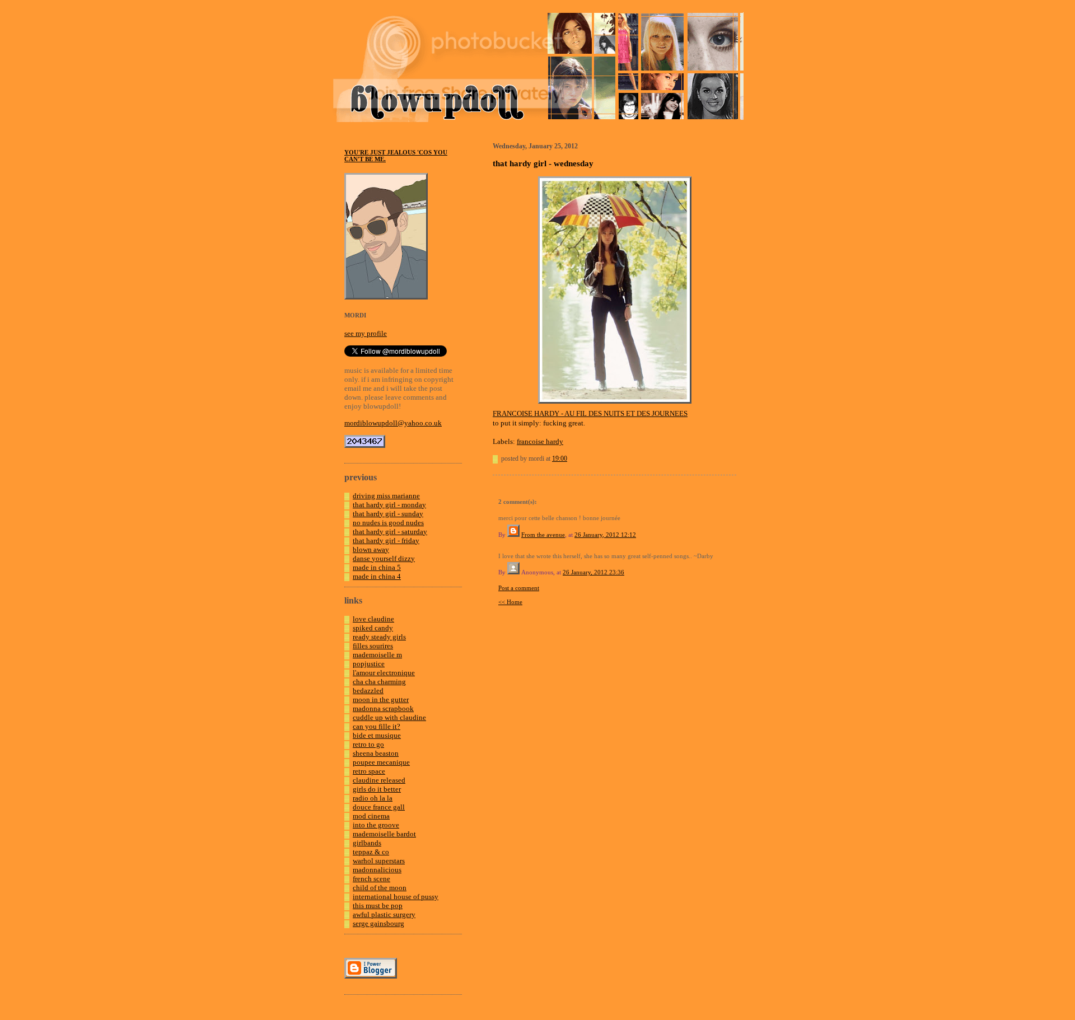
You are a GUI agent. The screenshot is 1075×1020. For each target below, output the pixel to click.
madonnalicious (377, 869)
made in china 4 (377, 576)
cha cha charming (379, 681)
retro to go (368, 744)
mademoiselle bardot (384, 834)
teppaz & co (371, 852)
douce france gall (379, 807)
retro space (369, 771)
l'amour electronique (384, 672)
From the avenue (543, 534)
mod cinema (371, 816)
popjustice (369, 663)
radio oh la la (372, 798)
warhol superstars (379, 861)
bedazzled (368, 690)
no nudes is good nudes (388, 522)
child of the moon (379, 887)
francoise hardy (540, 441)
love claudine (373, 619)
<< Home (510, 601)
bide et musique (377, 735)
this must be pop (378, 905)
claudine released (379, 780)
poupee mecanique (381, 762)
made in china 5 (377, 567)
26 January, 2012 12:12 (605, 534)
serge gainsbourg (378, 923)
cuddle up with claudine (389, 717)
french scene (371, 878)
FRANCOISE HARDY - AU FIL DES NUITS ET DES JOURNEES (590, 413)
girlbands (367, 843)
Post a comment (518, 587)
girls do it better (377, 789)
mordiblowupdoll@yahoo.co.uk (393, 423)
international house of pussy (395, 896)
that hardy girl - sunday (388, 513)
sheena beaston (376, 753)
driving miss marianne (386, 496)
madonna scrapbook (383, 708)
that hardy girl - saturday (390, 531)
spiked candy (373, 628)
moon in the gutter (381, 699)
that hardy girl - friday (386, 540)
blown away (371, 549)
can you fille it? (376, 726)
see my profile (365, 333)
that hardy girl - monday (389, 504)
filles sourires (373, 646)
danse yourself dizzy (384, 558)
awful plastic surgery (384, 914)
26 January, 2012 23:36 (593, 572)
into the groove (376, 825)
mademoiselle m (377, 655)
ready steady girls (379, 637)
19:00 (559, 458)
